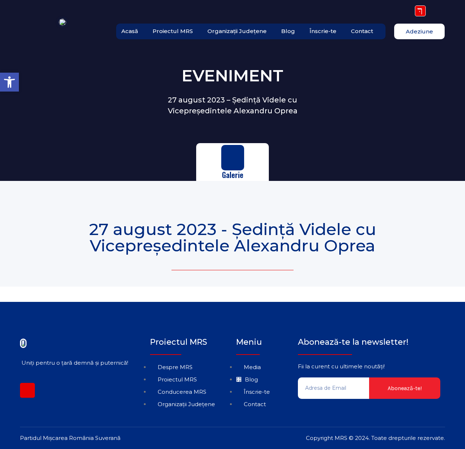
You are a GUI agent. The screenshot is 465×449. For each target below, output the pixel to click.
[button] (9, 82)
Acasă (129, 31)
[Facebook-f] (27, 390)
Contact (362, 31)
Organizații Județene (237, 31)
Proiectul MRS (173, 31)
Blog (288, 31)
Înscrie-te (323, 31)
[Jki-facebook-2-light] (420, 10)
